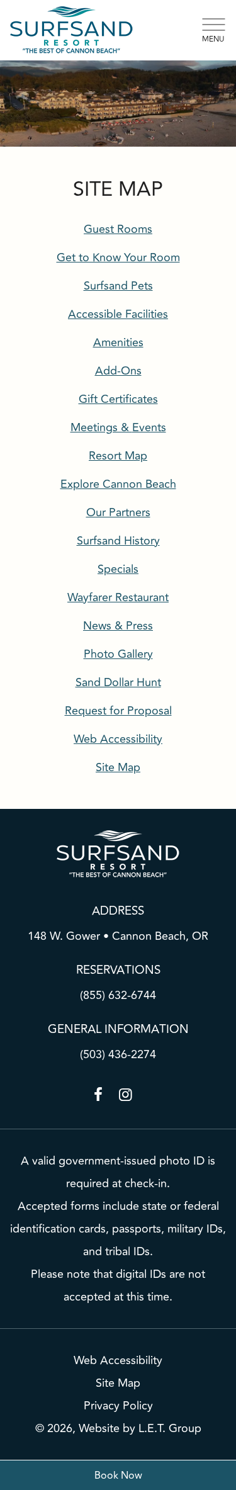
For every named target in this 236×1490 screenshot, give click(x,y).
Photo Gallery (118, 654)
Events (118, 427)
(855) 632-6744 (118, 995)
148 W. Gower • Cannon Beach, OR (118, 936)
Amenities (118, 342)
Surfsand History (118, 541)
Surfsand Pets (118, 286)
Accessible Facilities (118, 314)
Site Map (118, 1383)
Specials (118, 569)
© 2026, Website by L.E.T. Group (118, 1428)
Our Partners (118, 512)
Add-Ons (118, 371)
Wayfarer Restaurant (118, 597)
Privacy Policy (118, 1405)
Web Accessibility (118, 1360)
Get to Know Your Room (118, 257)
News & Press (118, 626)
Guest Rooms (118, 229)
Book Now (118, 1475)
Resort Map (118, 456)
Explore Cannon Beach (118, 484)
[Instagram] (126, 1095)
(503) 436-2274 (118, 1054)
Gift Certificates (118, 399)
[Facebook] (98, 1095)
